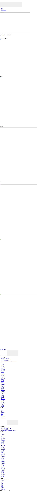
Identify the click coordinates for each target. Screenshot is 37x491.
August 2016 (2, 404)
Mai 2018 (2, 472)
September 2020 (3, 385)
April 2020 (2, 459)
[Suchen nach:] (3, 355)
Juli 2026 (2, 364)
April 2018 (2, 402)
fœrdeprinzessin (6, 35)
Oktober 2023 (3, 445)
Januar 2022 (2, 377)
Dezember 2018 (3, 397)
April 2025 (2, 373)
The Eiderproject (3, 488)
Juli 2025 (2, 371)
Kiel (1, 411)
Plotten (2, 413)
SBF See (2, 415)
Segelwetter (2, 487)
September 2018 (3, 399)
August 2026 (2, 434)
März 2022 (2, 446)
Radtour (2, 414)
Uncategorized (3, 418)
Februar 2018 (3, 403)
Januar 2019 (2, 396)
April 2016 (2, 405)
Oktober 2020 (3, 455)
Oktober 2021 (3, 448)
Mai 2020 (2, 388)
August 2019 (2, 393)
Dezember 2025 (3, 439)
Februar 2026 (3, 367)
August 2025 (2, 441)
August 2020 (2, 386)
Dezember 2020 (3, 454)
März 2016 (2, 406)
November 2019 (3, 391)
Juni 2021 (2, 450)
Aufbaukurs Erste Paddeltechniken (5, 479)
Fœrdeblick (9, 35)
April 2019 (2, 394)
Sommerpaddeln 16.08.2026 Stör (5, 360)
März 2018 (2, 473)
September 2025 (3, 370)
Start (1, 8)
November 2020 (3, 384)
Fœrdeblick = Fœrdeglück (3, 349)
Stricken (2, 417)
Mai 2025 (2, 443)
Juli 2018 (2, 400)
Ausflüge (2, 409)
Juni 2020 (2, 387)
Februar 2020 (3, 390)
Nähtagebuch (2, 412)
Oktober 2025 (3, 369)
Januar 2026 (2, 368)
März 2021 (2, 452)
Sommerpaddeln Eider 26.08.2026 (5, 358)
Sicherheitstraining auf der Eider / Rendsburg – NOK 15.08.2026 (8, 430)
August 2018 (2, 470)
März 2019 (2, 395)
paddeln (2, 483)
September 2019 (3, 463)
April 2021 (2, 381)
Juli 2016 (2, 475)
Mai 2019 (2, 464)
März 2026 (2, 437)
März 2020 (2, 389)
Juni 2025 (2, 372)
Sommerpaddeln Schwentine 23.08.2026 (6, 428)
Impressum (2, 9)
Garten (2, 481)
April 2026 (2, 366)
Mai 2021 (2, 380)
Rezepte (2, 485)
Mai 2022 (2, 375)
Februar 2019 (3, 466)
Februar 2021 (3, 382)
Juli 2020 (2, 457)
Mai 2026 (2, 365)
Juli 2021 (2, 379)
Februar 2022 (3, 376)
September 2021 (3, 378)
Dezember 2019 (3, 461)
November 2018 (3, 468)
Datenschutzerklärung (3, 10)
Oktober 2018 (3, 398)
